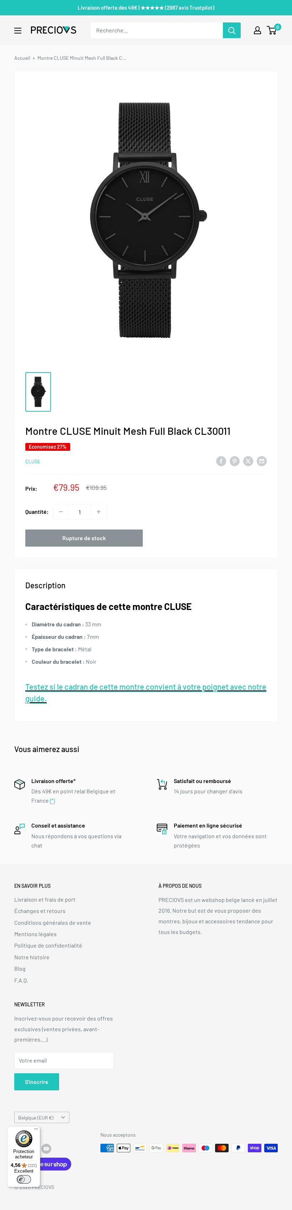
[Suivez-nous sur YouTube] (46, 1149)
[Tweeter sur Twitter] (248, 460)
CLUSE (32, 461)
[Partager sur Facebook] (221, 460)
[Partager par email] (262, 460)
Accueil (22, 58)
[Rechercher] (232, 30)
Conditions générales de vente (52, 922)
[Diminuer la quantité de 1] (60, 511)
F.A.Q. (21, 980)
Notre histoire (31, 957)
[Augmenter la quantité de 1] (98, 511)
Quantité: (37, 511)
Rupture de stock (84, 537)
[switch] (24, 1179)
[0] (271, 30)
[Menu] (36, 1130)
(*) (52, 800)
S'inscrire (36, 1081)
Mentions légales (35, 933)
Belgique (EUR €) (35, 1118)
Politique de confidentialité (48, 945)
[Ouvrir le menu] (17, 30)
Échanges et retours (40, 910)
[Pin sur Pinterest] (235, 460)
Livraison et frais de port (44, 899)
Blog (20, 968)
